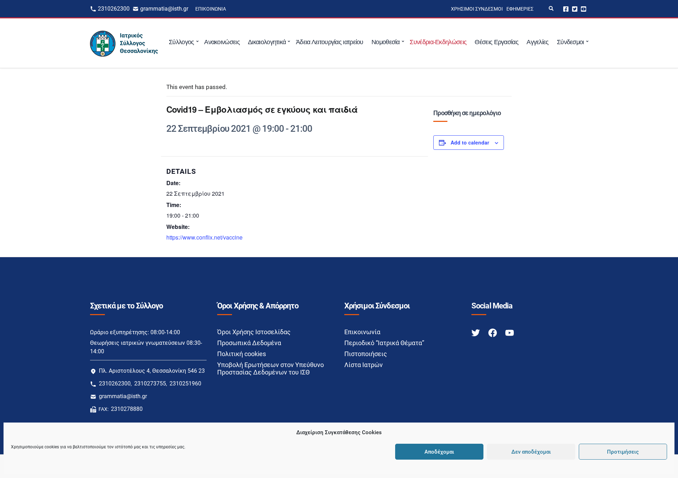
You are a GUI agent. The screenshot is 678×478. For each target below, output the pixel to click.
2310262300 (114, 8)
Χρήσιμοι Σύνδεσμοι (477, 9)
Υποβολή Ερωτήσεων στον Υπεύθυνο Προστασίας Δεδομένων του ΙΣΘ (270, 368)
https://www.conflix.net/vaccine (204, 237)
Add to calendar (470, 142)
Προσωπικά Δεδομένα (249, 343)
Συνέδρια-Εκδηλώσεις (438, 42)
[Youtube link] (509, 332)
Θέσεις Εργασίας (496, 42)
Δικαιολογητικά (267, 42)
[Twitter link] (476, 332)
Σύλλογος (181, 42)
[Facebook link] (493, 332)
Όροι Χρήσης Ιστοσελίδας (254, 332)
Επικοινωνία (210, 9)
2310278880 (127, 409)
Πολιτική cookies (241, 354)
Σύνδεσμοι (570, 42)
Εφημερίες (520, 9)
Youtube (584, 9)
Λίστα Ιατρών (363, 364)
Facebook (566, 9)
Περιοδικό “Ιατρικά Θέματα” (384, 343)
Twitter (575, 9)
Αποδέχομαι (439, 452)
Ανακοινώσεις (222, 42)
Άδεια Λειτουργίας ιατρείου (329, 42)
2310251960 (185, 383)
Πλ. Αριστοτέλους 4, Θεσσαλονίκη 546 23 (152, 370)
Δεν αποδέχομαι (531, 452)
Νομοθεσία (385, 42)
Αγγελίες (537, 42)
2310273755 (150, 383)
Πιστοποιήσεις (365, 354)
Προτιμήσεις (623, 452)
